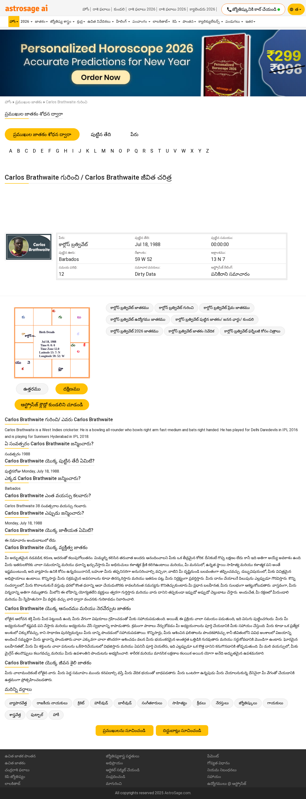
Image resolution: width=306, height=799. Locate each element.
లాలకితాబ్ (160, 21)
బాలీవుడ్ (125, 703)
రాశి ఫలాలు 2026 (141, 9)
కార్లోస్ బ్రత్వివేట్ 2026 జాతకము (134, 331)
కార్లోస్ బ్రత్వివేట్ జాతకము (129, 307)
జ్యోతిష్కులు (248, 703)
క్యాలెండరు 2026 (202, 9)
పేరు (134, 134)
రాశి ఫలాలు (101, 9)
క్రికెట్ (81, 703)
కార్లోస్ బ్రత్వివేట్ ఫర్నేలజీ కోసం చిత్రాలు (252, 331)
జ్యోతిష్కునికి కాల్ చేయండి (251, 9)
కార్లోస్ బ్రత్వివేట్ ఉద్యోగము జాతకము (137, 319)
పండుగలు (233, 21)
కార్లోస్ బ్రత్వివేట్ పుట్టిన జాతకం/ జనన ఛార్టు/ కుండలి (214, 319)
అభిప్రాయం (114, 763)
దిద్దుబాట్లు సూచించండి (182, 730)
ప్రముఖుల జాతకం (28, 102)
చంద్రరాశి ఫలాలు (17, 770)
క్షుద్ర (80, 21)
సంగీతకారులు (152, 703)
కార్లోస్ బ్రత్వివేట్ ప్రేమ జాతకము (227, 307)
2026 (25, 21)
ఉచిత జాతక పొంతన (20, 756)
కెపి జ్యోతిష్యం (15, 776)
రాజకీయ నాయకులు (52, 703)
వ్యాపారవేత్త (18, 703)
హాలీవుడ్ (101, 703)
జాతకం (40, 21)
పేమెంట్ (213, 756)
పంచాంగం (140, 21)
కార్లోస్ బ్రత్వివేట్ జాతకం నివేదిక (191, 331)
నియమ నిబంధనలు (222, 770)
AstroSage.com (177, 793)
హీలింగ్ (122, 21)
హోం (85, 9)
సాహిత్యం (179, 703)
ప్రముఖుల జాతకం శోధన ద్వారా (42, 134)
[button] (23, 63)
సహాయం (214, 776)
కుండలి (119, 9)
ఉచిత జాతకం (15, 763)
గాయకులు (275, 703)
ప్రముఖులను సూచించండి (124, 730)
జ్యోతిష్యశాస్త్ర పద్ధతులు (122, 756)
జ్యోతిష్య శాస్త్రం (61, 21)
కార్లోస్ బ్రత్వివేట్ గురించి (176, 307)
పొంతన (188, 21)
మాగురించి (114, 783)
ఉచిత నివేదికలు (99, 21)
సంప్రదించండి (115, 776)
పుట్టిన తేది (101, 134)
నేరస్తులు (222, 703)
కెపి (175, 21)
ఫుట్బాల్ (37, 714)
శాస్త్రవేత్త (15, 714)
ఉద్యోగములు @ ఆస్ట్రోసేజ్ (226, 783)
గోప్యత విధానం (218, 763)
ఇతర (249, 21)
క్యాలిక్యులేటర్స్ (209, 21)
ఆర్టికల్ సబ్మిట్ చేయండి (123, 770)
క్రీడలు (201, 703)
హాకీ (56, 714)
